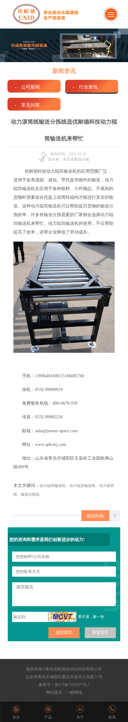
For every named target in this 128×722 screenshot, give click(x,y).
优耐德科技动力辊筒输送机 (51, 171)
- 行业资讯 (85, 86)
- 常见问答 (27, 104)
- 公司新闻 (27, 86)
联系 (112, 717)
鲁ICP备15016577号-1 (72, 685)
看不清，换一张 (91, 617)
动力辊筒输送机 (46, 206)
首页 (16, 717)
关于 (80, 717)
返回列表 (95, 515)
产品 (48, 717)
